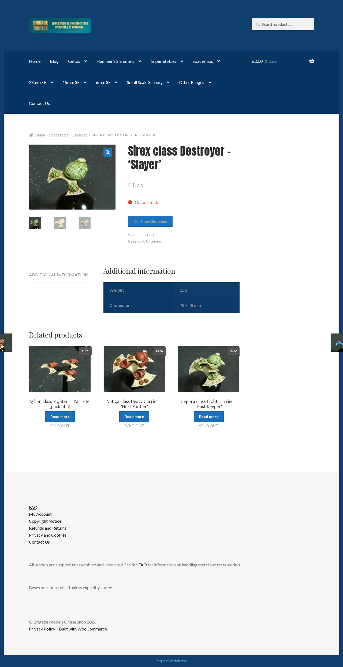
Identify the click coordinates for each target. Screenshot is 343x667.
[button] (107, 152)
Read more (60, 416)
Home (34, 61)
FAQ (33, 507)
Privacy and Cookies (47, 534)
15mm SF (71, 82)
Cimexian (80, 135)
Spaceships (203, 61)
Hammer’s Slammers (115, 61)
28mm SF (37, 82)
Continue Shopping (150, 221)
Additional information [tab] (58, 274)
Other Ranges (191, 82)
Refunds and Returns (47, 527)
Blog (54, 61)
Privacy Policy (42, 628)
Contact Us (39, 103)
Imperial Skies (163, 61)
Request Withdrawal (172, 661)
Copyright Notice (45, 520)
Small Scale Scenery (145, 82)
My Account (40, 513)
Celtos (74, 61)
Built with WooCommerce (83, 628)
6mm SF (103, 82)
